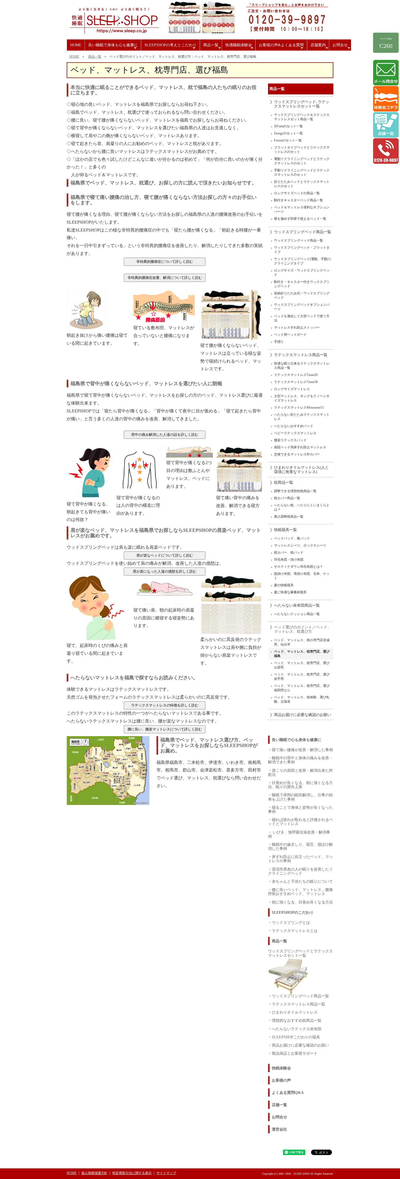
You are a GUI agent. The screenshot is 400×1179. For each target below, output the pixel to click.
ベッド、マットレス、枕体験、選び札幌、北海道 (302, 699)
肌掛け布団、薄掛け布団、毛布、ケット (302, 576)
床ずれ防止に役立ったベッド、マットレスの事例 (300, 858)
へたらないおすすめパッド (293, 426)
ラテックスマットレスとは (295, 930)
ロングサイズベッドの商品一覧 (297, 193)
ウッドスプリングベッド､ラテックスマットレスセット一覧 (301, 104)
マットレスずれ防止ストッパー (297, 327)
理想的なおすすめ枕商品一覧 (296, 1020)
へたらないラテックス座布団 (296, 1029)
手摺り (279, 342)
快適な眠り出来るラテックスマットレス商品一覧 (302, 366)
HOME (75, 45)
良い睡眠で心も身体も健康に (296, 740)
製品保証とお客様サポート (295, 1053)
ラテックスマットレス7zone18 (296, 382)
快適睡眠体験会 (240, 47)
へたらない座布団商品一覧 (297, 605)
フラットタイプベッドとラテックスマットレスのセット (302, 150)
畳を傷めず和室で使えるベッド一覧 (300, 219)
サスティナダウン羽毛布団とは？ (298, 567)
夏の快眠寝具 (284, 585)
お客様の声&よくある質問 (281, 47)
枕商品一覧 (283, 482)
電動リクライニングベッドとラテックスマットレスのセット (302, 161)
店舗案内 (319, 47)
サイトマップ (166, 1173)
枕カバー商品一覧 (287, 498)
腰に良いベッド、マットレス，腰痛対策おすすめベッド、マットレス (300, 891)
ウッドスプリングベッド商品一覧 (302, 232)
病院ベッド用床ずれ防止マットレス (300, 447)
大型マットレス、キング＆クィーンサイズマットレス (302, 398)
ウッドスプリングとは (291, 922)
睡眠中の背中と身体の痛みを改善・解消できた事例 (300, 760)
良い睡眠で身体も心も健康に (113, 47)
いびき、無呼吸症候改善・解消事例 (299, 834)
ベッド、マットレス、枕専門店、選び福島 (302, 654)
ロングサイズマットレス (292, 389)
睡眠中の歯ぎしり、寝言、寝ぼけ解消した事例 (300, 846)
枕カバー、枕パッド (288, 552)
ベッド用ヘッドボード (290, 335)
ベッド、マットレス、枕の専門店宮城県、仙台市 (302, 642)
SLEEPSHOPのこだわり (292, 913)
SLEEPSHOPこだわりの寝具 (296, 1037)
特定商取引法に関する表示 (132, 1173)
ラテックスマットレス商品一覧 (300, 355)
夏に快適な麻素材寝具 (290, 592)
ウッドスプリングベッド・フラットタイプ (302, 250)
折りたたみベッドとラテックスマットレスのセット (302, 184)
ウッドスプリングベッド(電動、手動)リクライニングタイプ (303, 261)
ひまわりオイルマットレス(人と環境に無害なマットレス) (301, 469)
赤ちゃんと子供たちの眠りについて (302, 881)
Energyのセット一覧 (288, 133)
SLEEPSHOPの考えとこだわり (170, 47)
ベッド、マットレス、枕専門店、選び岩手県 (302, 676)
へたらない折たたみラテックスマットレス (302, 417)
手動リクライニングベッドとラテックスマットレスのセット (302, 172)
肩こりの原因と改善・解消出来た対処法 (300, 772)
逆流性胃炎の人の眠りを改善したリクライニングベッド (300, 871)
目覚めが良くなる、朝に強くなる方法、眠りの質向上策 (300, 784)
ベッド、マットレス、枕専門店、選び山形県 (302, 665)
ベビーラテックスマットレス (295, 433)
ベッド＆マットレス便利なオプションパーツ (302, 209)
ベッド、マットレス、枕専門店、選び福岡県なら (302, 688)
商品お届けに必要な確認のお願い (302, 715)
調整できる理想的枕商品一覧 (295, 491)
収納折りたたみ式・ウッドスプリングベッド (302, 295)
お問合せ (342, 47)
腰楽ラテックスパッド (290, 440)
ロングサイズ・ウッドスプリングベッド (302, 272)
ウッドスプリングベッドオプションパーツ (302, 307)
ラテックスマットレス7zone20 (296, 375)
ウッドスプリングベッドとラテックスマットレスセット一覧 (300, 953)
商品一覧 (212, 47)
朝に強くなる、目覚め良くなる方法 (302, 902)
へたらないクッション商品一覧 (297, 614)
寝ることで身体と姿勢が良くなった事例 (300, 809)
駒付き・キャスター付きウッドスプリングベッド (302, 284)
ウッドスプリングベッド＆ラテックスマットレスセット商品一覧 (302, 117)
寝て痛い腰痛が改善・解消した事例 (302, 750)
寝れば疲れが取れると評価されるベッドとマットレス (300, 821)
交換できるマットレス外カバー (297, 454)
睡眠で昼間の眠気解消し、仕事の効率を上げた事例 (300, 797)
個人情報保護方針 (94, 1173)
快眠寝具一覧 (285, 530)
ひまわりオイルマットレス (295, 1012)
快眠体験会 (281, 1068)
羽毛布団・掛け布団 (288, 559)
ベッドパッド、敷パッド (292, 538)
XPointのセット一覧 (288, 126)
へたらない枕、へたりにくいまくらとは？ (302, 507)
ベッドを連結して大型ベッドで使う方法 (302, 318)
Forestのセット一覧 (288, 140)
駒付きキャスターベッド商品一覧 (298, 200)
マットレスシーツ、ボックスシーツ (300, 545)
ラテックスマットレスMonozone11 (299, 407)
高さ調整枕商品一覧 (288, 516)
